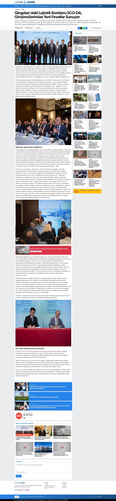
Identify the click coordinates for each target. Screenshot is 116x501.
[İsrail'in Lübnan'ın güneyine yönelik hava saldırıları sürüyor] (62, 430)
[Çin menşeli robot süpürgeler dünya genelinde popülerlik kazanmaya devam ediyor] (80, 79)
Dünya (32, 6)
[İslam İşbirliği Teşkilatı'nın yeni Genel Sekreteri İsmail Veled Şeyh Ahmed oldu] (43, 430)
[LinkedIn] (26, 490)
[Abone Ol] (97, 28)
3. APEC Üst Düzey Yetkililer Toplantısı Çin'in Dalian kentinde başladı (24, 438)
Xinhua (59, 6)
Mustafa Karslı (27, 415)
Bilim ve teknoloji (79, 179)
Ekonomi (27, 6)
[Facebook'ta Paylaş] (79, 28)
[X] (18, 490)
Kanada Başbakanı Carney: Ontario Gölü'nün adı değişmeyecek (42, 455)
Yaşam (54, 6)
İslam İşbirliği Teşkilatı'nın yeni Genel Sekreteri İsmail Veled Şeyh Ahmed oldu (43, 438)
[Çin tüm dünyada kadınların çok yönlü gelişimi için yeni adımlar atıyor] (94, 97)
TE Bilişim (99, 496)
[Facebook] (16, 490)
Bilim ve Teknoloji (49, 487)
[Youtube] (28, 490)
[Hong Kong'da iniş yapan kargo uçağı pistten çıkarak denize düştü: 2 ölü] (94, 79)
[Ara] (99, 6)
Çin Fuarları (68, 6)
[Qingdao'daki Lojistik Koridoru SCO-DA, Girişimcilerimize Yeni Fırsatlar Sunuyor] (43, 48)
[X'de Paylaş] (81, 28)
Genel (22, 6)
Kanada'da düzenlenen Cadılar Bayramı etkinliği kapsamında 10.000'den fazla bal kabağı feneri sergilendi (94, 125)
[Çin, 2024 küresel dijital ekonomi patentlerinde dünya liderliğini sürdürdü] (80, 174)
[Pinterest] (21, 490)
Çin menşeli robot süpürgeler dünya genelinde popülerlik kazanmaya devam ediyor (79, 88)
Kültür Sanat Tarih (46, 6)
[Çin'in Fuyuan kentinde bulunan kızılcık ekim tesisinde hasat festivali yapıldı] (80, 154)
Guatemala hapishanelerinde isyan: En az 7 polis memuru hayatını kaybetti (94, 50)
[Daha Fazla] (86, 28)
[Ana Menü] (101, 6)
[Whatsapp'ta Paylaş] (83, 28)
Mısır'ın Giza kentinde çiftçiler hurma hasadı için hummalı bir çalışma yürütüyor (94, 183)
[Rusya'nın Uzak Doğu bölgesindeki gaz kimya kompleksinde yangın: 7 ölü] (62, 446)
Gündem (17, 6)
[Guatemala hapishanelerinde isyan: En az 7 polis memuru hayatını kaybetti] (94, 40)
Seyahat (91, 179)
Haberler (17, 9)
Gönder (19, 476)
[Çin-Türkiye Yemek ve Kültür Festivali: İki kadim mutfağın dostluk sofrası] (94, 59)
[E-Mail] (24, 418)
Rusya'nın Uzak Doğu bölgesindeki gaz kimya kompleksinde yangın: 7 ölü (60, 454)
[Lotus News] (25, 2)
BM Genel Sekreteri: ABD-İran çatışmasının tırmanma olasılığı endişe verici (24, 454)
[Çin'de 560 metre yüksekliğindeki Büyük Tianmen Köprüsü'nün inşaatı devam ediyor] (94, 136)
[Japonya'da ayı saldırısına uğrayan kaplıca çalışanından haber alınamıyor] (80, 97)
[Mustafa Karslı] (19, 415)
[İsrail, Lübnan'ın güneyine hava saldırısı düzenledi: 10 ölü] (80, 40)
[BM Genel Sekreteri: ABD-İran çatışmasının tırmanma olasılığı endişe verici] (24, 446)
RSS (17, 496)
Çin (63, 6)
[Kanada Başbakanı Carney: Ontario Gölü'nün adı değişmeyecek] (43, 447)
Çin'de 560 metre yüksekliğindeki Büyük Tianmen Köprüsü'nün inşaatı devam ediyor (94, 145)
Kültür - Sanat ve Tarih (50, 485)
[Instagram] (23, 490)
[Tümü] (99, 33)
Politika (38, 6)
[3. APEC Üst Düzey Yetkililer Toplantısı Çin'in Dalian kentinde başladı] (24, 430)
